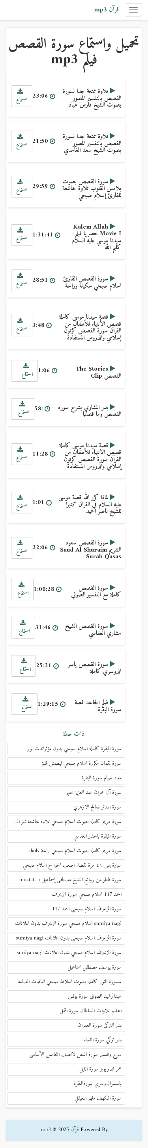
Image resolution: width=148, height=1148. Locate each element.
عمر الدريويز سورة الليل (100, 1069)
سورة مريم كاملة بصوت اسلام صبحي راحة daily (75, 851)
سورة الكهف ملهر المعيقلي (98, 1098)
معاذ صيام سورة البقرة (102, 778)
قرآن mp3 (106, 10)
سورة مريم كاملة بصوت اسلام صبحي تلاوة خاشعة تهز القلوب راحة (64, 822)
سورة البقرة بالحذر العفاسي (97, 836)
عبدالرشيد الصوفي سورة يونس (95, 996)
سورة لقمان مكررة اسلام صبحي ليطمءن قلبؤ (81, 763)
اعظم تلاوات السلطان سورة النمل (91, 1011)
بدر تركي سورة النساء (103, 1040)
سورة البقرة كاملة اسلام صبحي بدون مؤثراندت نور (74, 749)
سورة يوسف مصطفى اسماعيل (94, 967)
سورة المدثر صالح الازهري (97, 807)
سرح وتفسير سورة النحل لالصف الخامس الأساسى (75, 1054)
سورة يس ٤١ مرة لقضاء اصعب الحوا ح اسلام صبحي (72, 865)
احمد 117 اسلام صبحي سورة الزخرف (87, 894)
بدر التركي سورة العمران (100, 1025)
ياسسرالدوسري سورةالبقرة (98, 1084)
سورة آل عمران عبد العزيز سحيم (94, 792)
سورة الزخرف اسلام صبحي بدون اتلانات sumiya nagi (69, 938)
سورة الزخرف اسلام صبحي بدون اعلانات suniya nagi (69, 953)
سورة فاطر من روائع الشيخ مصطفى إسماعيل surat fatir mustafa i (64, 880)
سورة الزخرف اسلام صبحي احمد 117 (87, 909)
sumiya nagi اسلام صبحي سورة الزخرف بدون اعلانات (68, 923)
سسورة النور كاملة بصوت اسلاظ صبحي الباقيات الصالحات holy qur (64, 982)
